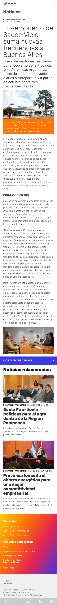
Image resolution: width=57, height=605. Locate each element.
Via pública (8, 539)
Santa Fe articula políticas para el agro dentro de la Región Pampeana (24, 416)
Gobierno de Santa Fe (9, 3)
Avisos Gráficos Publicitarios (15, 535)
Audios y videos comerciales (16, 531)
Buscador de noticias (12, 556)
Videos (6, 547)
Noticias (12, 11)
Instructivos (8, 568)
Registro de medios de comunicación (20, 551)
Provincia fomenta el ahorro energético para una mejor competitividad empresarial (26, 484)
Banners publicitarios (12, 526)
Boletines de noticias (12, 560)
